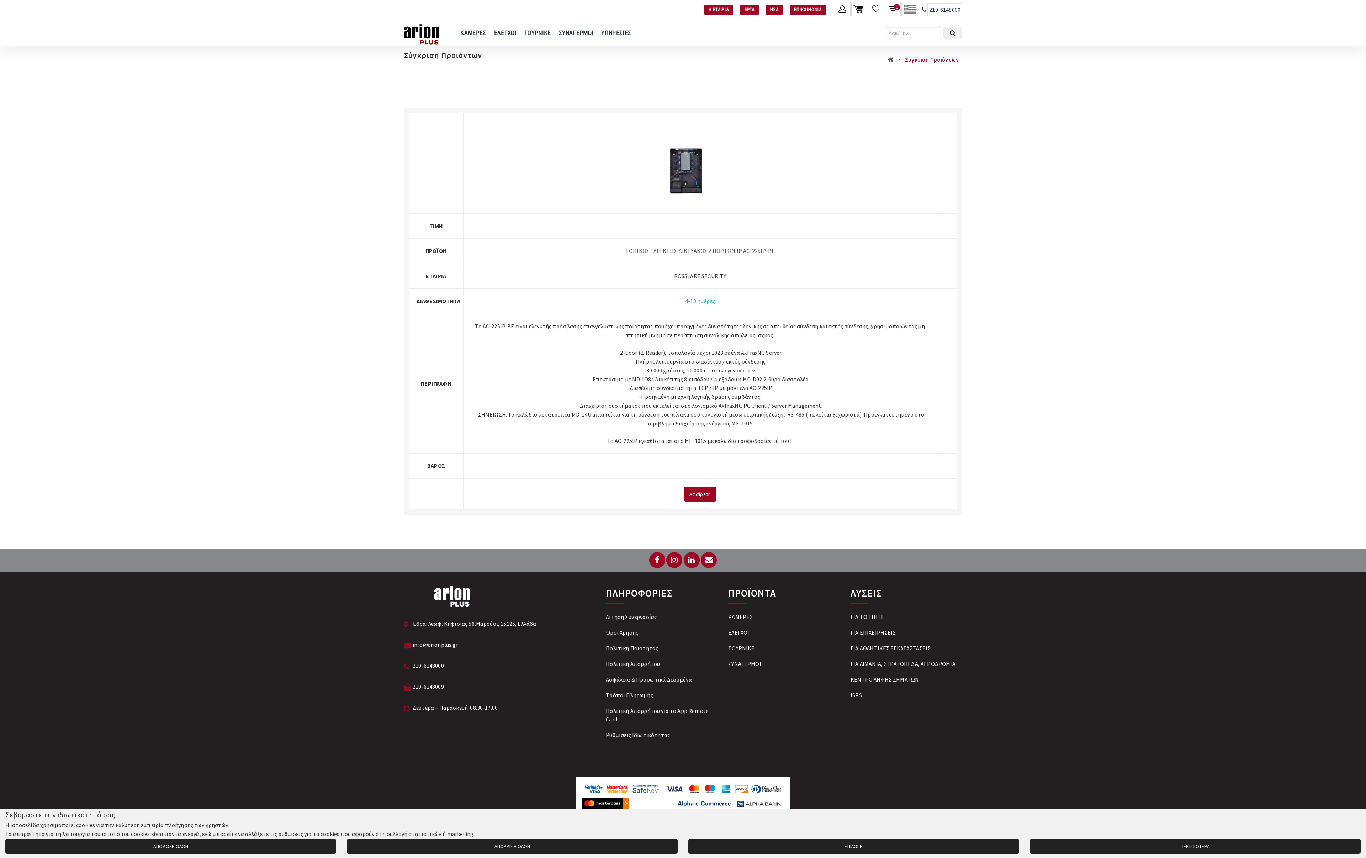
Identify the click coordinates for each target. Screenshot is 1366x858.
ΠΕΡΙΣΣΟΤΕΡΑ (1195, 846)
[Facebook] (657, 560)
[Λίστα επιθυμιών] (876, 9)
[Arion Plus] (421, 33)
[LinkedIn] (692, 560)
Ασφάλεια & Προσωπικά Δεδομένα (649, 679)
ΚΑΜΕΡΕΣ (473, 32)
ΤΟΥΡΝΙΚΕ (537, 32)
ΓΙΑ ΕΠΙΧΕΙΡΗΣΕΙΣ (873, 632)
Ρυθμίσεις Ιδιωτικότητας (638, 734)
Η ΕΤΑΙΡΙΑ (719, 9)
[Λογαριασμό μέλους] (843, 9)
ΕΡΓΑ (750, 9)
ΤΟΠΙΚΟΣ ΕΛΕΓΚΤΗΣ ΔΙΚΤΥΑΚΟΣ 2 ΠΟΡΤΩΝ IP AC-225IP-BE (700, 250)
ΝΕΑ (774, 9)
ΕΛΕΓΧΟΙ (505, 32)
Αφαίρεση (700, 494)
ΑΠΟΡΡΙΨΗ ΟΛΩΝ (512, 846)
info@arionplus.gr (435, 644)
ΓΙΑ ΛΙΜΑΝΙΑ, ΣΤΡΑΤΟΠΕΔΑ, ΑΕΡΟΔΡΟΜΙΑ (903, 663)
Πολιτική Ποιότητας (632, 648)
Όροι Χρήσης (622, 632)
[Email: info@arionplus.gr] (709, 560)
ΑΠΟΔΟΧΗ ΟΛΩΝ (170, 846)
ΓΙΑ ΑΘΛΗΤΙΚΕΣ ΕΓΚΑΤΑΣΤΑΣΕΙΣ (891, 648)
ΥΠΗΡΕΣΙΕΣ (616, 32)
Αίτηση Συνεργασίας (631, 616)
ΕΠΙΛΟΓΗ (854, 846)
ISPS (856, 695)
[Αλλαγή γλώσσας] (911, 9)
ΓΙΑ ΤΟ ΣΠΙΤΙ (867, 616)
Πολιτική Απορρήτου (633, 663)
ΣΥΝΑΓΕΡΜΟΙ (576, 32)
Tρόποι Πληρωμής (629, 695)
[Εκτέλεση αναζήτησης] (952, 33)
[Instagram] (674, 560)
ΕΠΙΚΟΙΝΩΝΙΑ (808, 9)
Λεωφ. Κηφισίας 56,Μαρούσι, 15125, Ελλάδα (482, 623)
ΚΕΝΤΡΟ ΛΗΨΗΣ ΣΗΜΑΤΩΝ (885, 679)
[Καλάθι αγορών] (859, 9)
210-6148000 (944, 9)
